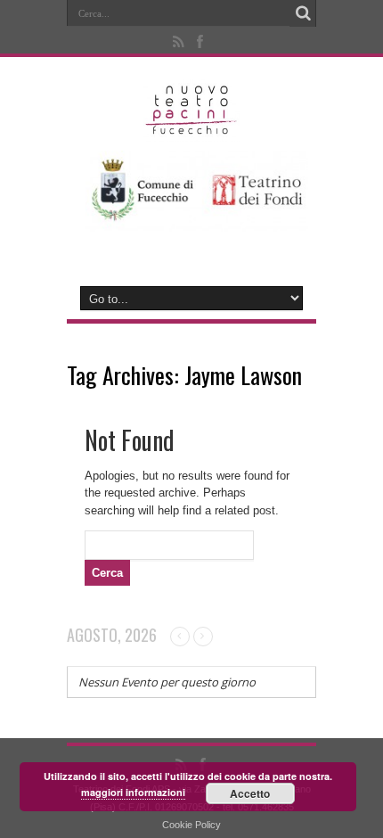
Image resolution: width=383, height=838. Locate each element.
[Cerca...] (302, 13)
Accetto (250, 793)
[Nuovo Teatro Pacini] (191, 128)
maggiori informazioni (133, 792)
